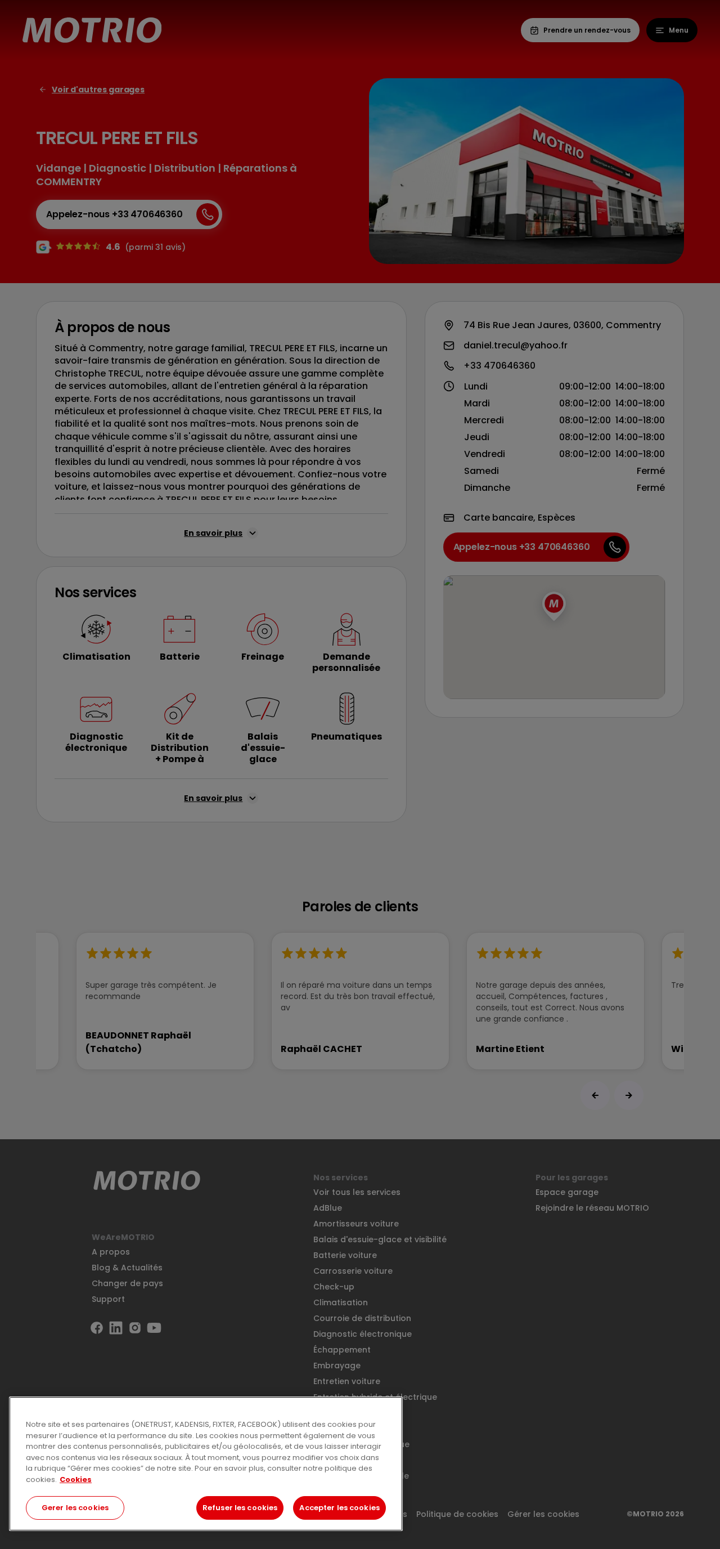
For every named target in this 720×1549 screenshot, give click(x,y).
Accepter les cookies (339, 1507)
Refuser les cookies (239, 1507)
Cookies (76, 1479)
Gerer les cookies (75, 1507)
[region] (206, 1463)
